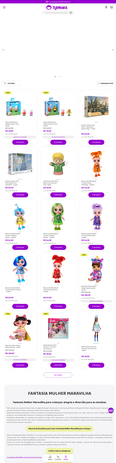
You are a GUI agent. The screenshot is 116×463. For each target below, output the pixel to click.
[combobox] (58, 12)
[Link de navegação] (57, 7)
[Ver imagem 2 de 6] (94, 343)
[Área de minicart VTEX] (112, 7)
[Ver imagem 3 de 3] (97, 122)
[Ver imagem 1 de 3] (95, 122)
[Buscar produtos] (70, 12)
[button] (55, 76)
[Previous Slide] (42, 1)
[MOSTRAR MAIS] (58, 375)
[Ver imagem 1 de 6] (93, 343)
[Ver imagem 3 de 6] (95, 343)
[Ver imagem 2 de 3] (96, 122)
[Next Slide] (73, 1)
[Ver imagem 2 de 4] (19, 179)
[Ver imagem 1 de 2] (95, 179)
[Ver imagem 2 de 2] (20, 284)
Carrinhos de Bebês (15, 457)
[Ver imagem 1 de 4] (18, 179)
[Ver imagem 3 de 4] (20, 179)
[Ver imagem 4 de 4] (21, 179)
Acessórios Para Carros (34, 457)
